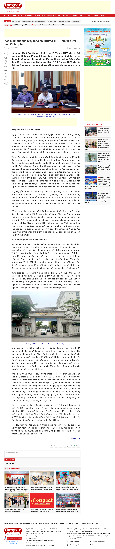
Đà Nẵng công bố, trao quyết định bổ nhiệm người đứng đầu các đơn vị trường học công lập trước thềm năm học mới (16, 489)
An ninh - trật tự (17, 15)
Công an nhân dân (28, 15)
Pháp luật (37, 15)
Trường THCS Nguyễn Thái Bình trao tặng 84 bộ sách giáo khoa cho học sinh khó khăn (67, 489)
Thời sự (9, 15)
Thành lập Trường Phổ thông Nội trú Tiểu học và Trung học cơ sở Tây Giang (67, 510)
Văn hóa (65, 15)
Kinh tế (60, 15)
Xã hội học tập (18, 25)
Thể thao (88, 15)
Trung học (35, 25)
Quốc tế (82, 15)
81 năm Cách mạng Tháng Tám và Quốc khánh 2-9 (22, 21)
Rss (93, 545)
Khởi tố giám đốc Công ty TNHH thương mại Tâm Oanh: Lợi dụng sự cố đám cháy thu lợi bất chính (97, 144)
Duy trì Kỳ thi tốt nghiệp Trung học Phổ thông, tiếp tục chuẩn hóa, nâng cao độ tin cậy (41, 489)
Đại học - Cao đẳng (45, 25)
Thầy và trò (65, 25)
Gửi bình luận (9, 460)
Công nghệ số (96, 15)
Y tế (70, 15)
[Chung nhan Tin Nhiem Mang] (13, 542)
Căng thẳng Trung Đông (51, 21)
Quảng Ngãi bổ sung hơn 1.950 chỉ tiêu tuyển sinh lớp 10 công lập (16, 510)
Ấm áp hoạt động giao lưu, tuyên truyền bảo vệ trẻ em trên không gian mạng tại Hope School (97, 198)
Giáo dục (75, 15)
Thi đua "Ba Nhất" (40, 21)
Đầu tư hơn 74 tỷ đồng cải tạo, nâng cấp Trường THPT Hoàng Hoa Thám (42, 510)
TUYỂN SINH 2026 (63, 21)
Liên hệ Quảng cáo (74, 545)
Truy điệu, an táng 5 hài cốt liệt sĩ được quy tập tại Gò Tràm (104, 167)
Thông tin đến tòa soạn (98, 541)
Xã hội (43, 15)
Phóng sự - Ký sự (51, 15)
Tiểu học (27, 25)
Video (102, 15)
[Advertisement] (68, 6)
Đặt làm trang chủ (74, 541)
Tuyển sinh (56, 25)
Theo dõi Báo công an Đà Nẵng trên (61, 446)
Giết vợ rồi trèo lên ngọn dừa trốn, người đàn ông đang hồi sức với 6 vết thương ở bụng (104, 157)
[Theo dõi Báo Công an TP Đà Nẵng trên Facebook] (13, 538)
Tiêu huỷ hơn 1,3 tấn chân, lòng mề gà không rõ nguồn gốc (104, 130)
